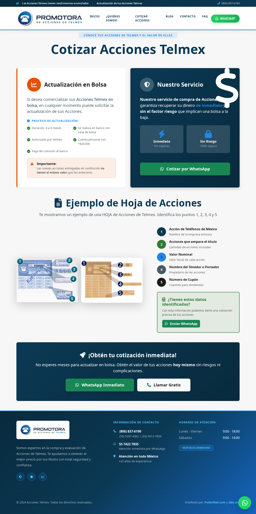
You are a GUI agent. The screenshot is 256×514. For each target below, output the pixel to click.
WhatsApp (227, 18)
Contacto (187, 16)
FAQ (205, 16)
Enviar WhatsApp (183, 323)
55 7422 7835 (129, 444)
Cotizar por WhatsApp (187, 169)
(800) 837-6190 (230, 3)
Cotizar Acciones (142, 18)
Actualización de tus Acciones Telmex (119, 3)
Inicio (95, 16)
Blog (169, 16)
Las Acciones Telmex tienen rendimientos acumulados (55, 3)
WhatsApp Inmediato (102, 385)
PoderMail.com (215, 502)
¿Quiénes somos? (113, 18)
